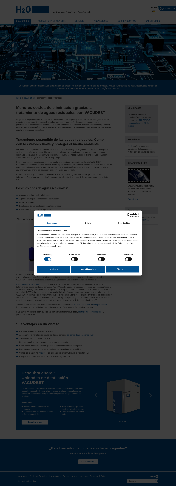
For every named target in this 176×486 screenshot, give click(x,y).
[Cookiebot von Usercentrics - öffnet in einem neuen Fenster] (128, 215)
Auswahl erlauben (88, 269)
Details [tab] (88, 223)
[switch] (74, 259)
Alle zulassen (122, 269)
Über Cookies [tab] (124, 223)
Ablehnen (54, 269)
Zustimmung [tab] (52, 223)
